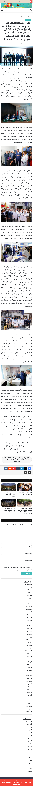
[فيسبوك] (29, 468)
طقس (30, 763)
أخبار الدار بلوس (28, 721)
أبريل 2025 (29, 629)
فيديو (30, 769)
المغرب (30, 732)
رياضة (30, 757)
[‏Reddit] (10, 468)
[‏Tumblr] (18, 468)
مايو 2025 (29, 626)
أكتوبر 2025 (29, 612)
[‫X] (26, 468)
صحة (31, 760)
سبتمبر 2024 (29, 648)
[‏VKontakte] (6, 468)
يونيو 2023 (29, 690)
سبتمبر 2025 (29, 615)
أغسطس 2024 (28, 651)
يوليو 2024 (29, 654)
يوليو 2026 (29, 587)
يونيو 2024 (29, 656)
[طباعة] (26, 472)
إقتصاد (30, 727)
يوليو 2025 (29, 620)
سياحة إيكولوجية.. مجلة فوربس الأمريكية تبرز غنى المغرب (9, 494)
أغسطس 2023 (28, 684)
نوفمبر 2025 (29, 609)
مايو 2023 (29, 692)
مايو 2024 (29, 659)
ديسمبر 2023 (29, 673)
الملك (30, 735)
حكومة (30, 752)
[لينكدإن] (22, 468)
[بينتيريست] (14, 468)
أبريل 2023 (29, 695)
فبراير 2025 (29, 634)
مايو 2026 (29, 593)
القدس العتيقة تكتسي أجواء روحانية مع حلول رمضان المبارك (10, 510)
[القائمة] (2, 10)
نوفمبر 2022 (29, 709)
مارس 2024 (29, 665)
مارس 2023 (29, 698)
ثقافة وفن (30, 749)
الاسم (30, 546)
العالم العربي (29, 730)
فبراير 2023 (29, 701)
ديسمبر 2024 (29, 640)
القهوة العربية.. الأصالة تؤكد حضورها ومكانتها (24, 494)
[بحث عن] (31, 10)
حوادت (30, 755)
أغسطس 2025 (28, 617)
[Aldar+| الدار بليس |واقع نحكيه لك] (16, 5)
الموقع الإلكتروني (28, 560)
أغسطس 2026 (28, 584)
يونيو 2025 (29, 623)
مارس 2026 (29, 598)
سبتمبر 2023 (29, 681)
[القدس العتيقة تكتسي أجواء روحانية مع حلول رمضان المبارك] (8, 503)
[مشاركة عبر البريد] (29, 472)
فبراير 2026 (29, 601)
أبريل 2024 (29, 662)
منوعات (30, 771)
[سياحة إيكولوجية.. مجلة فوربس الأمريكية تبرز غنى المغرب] (8, 487)
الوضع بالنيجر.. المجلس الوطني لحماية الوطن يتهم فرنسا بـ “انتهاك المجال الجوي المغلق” (25, 511)
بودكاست (30, 744)
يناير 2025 (29, 637)
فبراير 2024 (29, 667)
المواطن (30, 738)
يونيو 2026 (29, 590)
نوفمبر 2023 (29, 676)
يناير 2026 (29, 604)
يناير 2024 (29, 670)
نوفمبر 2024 (29, 642)
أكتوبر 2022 (29, 712)
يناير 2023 (29, 703)
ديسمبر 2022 (29, 706)
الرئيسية (28, 16)
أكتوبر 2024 (29, 645)
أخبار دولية (23, 16)
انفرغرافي (30, 741)
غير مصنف (29, 766)
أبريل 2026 (29, 595)
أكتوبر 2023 (29, 678)
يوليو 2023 (29, 687)
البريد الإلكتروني (28, 553)
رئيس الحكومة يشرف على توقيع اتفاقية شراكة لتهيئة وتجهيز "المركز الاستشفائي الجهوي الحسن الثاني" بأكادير (16, 459)
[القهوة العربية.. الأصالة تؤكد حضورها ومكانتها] (24, 487)
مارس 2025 (29, 631)
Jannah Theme (5, 781)
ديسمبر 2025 (29, 606)
